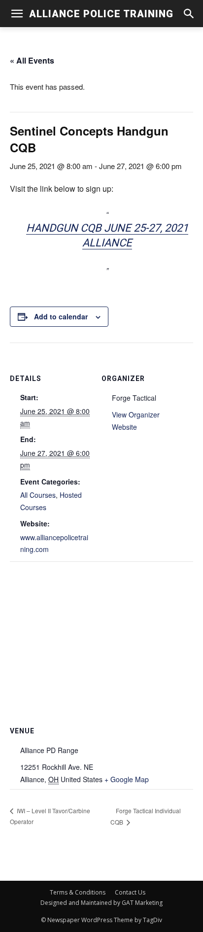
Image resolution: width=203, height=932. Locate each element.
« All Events (32, 60)
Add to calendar (61, 316)
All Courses (38, 495)
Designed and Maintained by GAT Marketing (101, 902)
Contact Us (130, 892)
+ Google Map (126, 779)
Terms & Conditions (77, 892)
